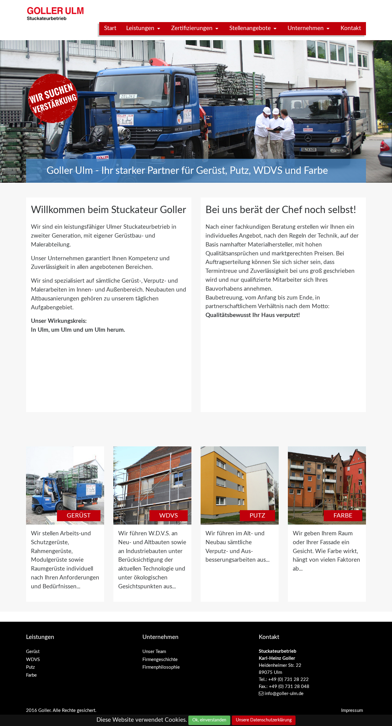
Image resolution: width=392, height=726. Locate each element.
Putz (257, 516)
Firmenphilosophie (161, 667)
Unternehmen (306, 28)
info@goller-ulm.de (284, 693)
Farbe (343, 516)
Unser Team (154, 651)
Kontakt (351, 28)
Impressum (352, 710)
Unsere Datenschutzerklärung (264, 720)
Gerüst (79, 516)
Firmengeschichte (160, 659)
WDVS (168, 516)
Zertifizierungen (192, 28)
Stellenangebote (250, 28)
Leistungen (141, 28)
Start (110, 28)
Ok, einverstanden (209, 720)
